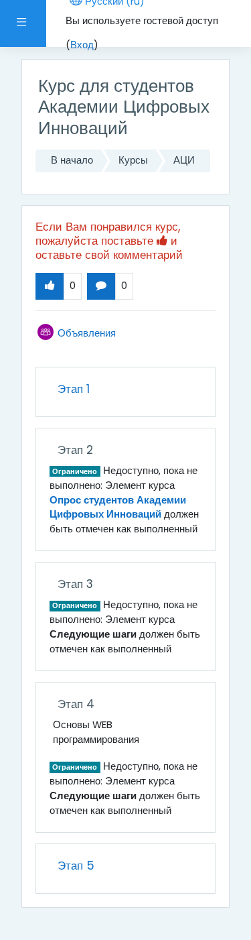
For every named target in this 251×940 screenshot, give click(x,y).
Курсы (133, 160)
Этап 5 (76, 866)
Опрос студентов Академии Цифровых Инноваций (118, 507)
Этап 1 (74, 389)
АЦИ (184, 160)
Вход (82, 45)
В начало (72, 160)
